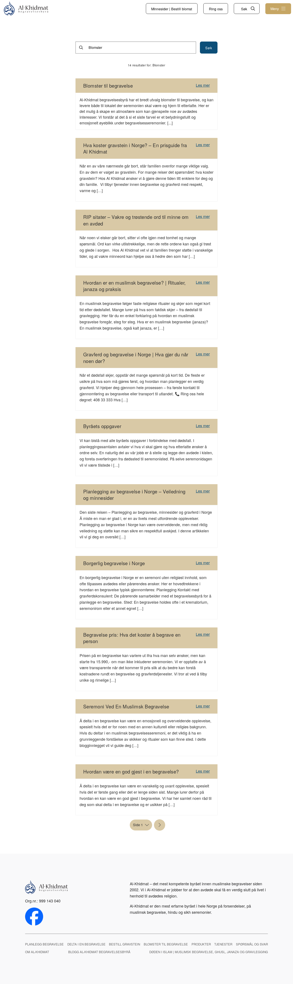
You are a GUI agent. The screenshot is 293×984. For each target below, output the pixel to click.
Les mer (203, 85)
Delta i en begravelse (86, 944)
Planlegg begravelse (44, 944)
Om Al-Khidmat (37, 952)
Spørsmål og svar (252, 944)
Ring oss (216, 8)
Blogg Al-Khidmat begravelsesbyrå (99, 952)
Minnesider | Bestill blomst (171, 8)
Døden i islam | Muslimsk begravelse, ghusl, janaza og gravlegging (208, 952)
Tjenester (223, 944)
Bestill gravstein (124, 944)
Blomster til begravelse (166, 944)
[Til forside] (26, 9)
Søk (244, 8)
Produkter (201, 944)
